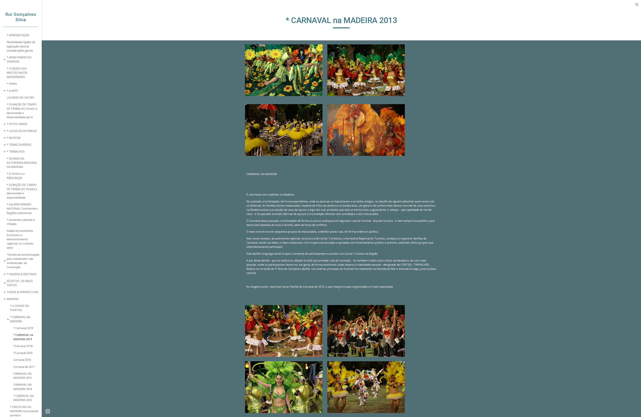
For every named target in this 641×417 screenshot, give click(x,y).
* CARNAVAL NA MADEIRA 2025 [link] (23, 398)
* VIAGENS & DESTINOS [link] (22, 274)
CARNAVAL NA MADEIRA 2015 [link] (22, 376)
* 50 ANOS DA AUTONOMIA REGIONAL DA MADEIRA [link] (22, 163)
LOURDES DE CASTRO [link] (20, 97)
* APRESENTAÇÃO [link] (18, 35)
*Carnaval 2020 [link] (23, 353)
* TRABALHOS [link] (16, 151)
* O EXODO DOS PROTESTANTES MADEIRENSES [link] (17, 73)
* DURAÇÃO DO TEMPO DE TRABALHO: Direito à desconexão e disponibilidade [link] (22, 191)
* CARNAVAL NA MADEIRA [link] (20, 319)
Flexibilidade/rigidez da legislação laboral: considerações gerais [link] (21, 46)
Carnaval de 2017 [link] (24, 367)
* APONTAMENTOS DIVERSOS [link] (19, 59)
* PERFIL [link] (12, 84)
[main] (341, 22)
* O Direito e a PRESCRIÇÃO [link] (16, 176)
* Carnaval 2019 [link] (23, 328)
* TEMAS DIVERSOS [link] (19, 145)
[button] (637, 5)
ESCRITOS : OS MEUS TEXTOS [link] (20, 283)
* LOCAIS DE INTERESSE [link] (22, 131)
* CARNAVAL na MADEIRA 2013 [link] (23, 337)
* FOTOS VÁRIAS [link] (17, 124)
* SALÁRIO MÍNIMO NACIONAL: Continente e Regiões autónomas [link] (22, 209)
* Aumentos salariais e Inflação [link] (21, 222)
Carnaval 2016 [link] (22, 360)
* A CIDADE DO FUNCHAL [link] (19, 308)
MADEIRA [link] (13, 299)
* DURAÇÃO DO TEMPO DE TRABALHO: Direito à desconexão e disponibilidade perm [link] (22, 111)
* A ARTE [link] (12, 91)
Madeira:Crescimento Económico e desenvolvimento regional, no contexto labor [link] (20, 239)
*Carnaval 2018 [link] (23, 346)
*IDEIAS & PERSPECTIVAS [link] (22, 292)
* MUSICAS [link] (14, 138)
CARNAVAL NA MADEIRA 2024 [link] (22, 387)
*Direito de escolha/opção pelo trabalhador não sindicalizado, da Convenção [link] (23, 261)
